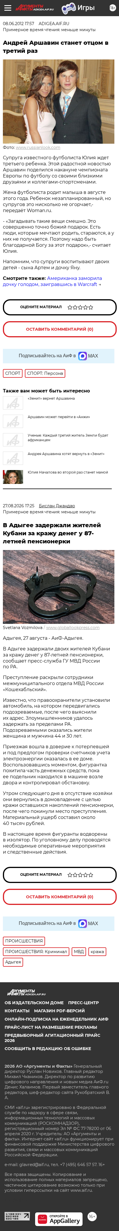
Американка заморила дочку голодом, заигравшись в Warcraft (52, 281)
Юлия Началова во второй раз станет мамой (68, 472)
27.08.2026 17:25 (18, 505)
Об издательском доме (34, 1002)
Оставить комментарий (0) (59, 329)
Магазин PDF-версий (59, 1010)
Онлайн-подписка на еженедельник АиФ (56, 1019)
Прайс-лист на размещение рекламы (51, 1027)
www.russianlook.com (38, 147)
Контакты (17, 1010)
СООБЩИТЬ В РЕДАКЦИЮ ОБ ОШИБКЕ (48, 1048)
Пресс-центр (83, 1002)
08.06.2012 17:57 (18, 23)
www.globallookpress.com (73, 627)
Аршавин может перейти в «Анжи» (59, 417)
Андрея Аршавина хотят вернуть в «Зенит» (66, 454)
